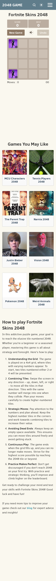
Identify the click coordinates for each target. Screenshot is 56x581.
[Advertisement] (28, 112)
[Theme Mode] (41, 5)
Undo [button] (43, 33)
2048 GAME (12, 4)
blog (29, 508)
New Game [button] (15, 33)
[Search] (34, 5)
